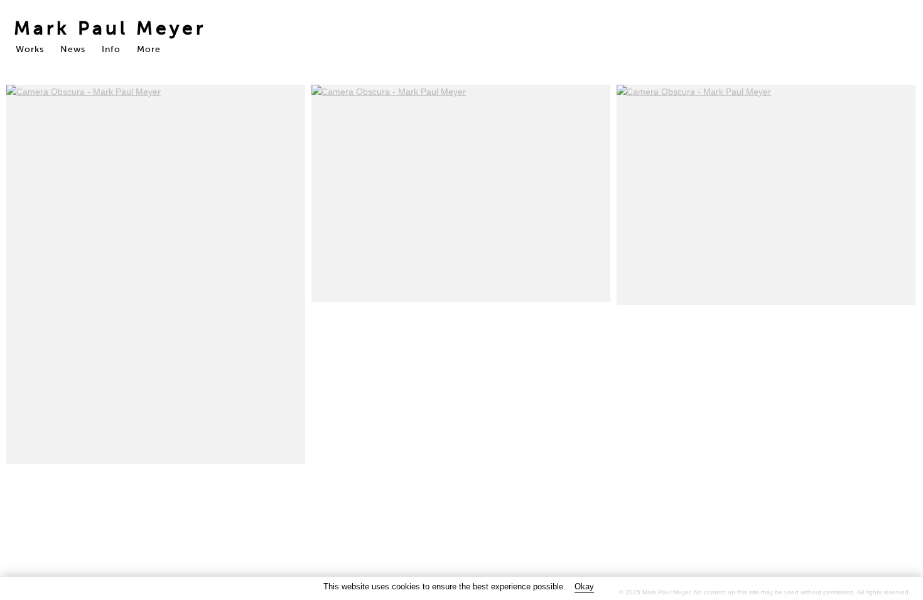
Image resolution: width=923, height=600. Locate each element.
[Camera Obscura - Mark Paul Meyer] (155, 274)
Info (111, 49)
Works (30, 49)
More (149, 49)
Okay (584, 586)
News (72, 49)
